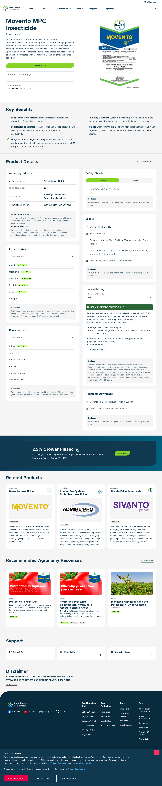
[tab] (102, 180)
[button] (73, 256)
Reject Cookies (69, 778)
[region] (81, 767)
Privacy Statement (59, 763)
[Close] (156, 752)
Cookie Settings (42, 778)
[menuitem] (32, 8)
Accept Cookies (15, 778)
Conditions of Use (83, 763)
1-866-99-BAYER (106, 380)
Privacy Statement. (76, 769)
